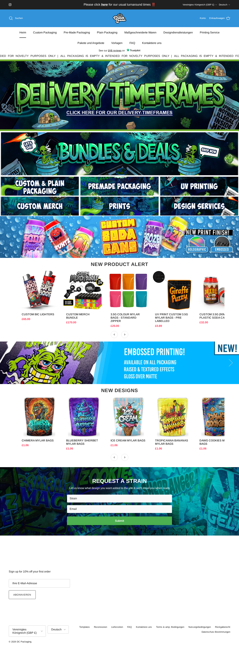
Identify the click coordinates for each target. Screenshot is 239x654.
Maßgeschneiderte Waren (140, 32)
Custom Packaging (45, 32)
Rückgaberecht (222, 627)
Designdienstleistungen (178, 32)
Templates (84, 627)
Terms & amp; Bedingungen (170, 627)
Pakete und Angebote (91, 42)
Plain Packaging (107, 32)
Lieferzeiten (117, 627)
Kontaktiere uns (151, 42)
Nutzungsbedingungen (199, 627)
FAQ (132, 42)
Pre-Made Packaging (77, 32)
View (39, 305)
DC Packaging (24, 641)
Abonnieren (22, 594)
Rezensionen (100, 627)
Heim (22, 32)
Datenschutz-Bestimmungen (216, 632)
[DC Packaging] (119, 18)
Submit (119, 520)
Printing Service (210, 32)
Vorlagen (116, 42)
